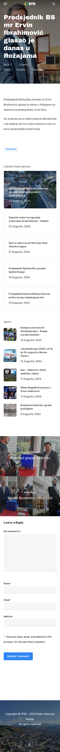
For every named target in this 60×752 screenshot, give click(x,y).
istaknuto (10, 149)
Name (7, 583)
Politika (20, 69)
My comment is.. (12, 531)
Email (7, 600)
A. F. (10, 64)
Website (8, 616)
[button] (5, 3)
